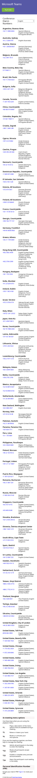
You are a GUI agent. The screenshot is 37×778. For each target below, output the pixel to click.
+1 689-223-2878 (8, 695)
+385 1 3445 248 (8, 128)
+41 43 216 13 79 (8, 573)
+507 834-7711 (7, 430)
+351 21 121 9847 (8, 464)
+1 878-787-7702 (8, 703)
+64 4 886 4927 (8, 408)
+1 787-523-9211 (8, 476)
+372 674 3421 (7, 190)
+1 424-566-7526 (8, 641)
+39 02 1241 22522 (9, 313)
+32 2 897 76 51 (8, 58)
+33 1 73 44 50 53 (8, 212)
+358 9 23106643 (8, 202)
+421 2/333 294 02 (9, 520)
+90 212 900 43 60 (9, 607)
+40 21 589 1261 (8, 483)
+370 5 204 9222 (8, 346)
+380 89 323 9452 (8, 616)
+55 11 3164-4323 (8, 80)
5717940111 (7, 70)
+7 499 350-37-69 (8, 495)
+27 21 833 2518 (8, 540)
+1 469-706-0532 (8, 668)
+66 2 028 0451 (8, 599)
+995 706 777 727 (8, 221)
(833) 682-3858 (7, 633)
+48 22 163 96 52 (8, 453)
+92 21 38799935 (8, 423)
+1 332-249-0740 (8, 684)
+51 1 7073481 (7, 436)
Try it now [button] (8, 10)
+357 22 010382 (8, 141)
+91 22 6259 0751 (8, 284)
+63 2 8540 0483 (8, 445)
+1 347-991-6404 (8, 688)
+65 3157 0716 (7, 505)
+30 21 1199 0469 (8, 240)
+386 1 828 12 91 (8, 529)
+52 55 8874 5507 (8, 387)
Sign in (21, 772)
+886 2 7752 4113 (8, 589)
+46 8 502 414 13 (8, 563)
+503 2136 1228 (8, 182)
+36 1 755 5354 (8, 274)
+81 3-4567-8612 (8, 321)
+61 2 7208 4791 (8, 41)
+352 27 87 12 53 (8, 359)
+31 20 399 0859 (8, 399)
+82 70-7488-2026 (8, 329)
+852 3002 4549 (8, 252)
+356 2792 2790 (8, 377)
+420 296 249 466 (8, 152)
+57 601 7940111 (8, 119)
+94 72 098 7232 (8, 557)
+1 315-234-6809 (8, 711)
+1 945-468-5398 (8, 660)
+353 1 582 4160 (8, 291)
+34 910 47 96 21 (8, 548)
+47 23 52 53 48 (8, 414)
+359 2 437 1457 (8, 89)
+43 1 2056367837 (9, 47)
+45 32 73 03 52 (8, 165)
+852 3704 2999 (8, 261)
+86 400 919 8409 (8, 109)
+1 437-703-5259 (8, 102)
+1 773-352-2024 (8, 649)
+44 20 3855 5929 (8, 625)
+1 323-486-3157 (8, 676)
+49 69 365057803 (9, 230)
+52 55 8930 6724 (8, 391)
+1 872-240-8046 (8, 653)
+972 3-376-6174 (8, 302)
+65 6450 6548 (7, 510)
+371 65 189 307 (8, 337)
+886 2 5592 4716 (8, 584)
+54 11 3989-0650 (8, 31)
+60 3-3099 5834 (8, 370)
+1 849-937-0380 (8, 174)
